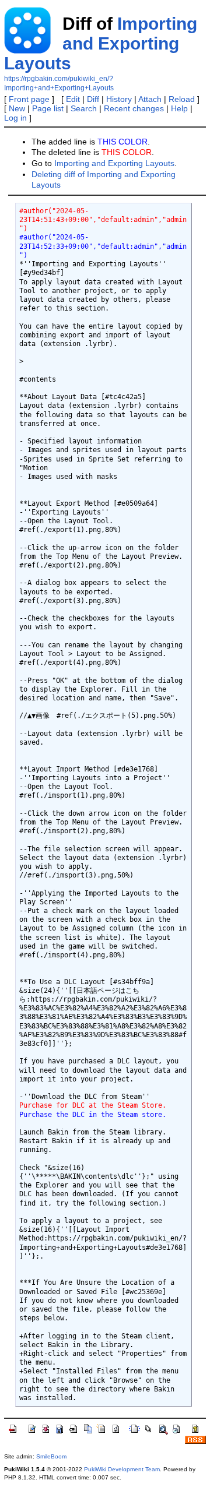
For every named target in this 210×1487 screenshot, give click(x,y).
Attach (150, 99)
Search (84, 108)
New (17, 108)
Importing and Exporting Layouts (100, 43)
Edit (73, 99)
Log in (15, 117)
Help (179, 108)
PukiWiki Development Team (122, 1469)
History (119, 99)
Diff (93, 99)
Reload (182, 99)
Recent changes (134, 108)
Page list (48, 108)
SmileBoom (51, 1456)
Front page (29, 99)
